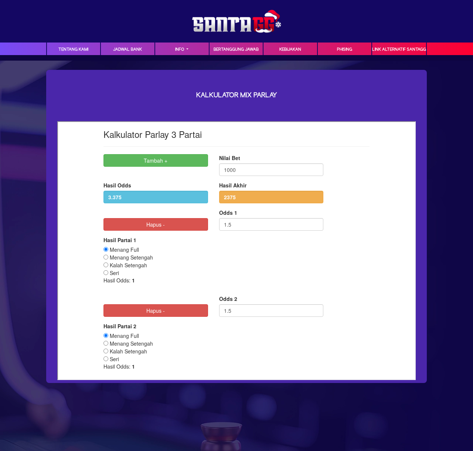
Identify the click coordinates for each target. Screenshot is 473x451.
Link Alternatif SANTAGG (399, 49)
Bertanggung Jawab (236, 49)
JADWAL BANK (127, 49)
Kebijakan (290, 49)
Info (180, 49)
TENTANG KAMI (73, 49)
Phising (344, 49)
